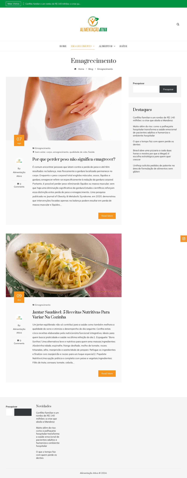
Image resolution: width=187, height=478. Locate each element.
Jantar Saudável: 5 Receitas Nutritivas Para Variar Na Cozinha (71, 315)
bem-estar (40, 152)
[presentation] (23, 3)
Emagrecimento (43, 148)
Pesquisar (138, 83)
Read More (107, 215)
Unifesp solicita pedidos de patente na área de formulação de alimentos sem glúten (154, 168)
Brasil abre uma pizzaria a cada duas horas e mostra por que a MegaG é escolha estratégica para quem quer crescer (152, 155)
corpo (49, 152)
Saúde (91, 152)
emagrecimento (61, 152)
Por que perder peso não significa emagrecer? (73, 159)
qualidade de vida (78, 152)
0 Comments (19, 185)
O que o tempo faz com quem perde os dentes (46, 454)
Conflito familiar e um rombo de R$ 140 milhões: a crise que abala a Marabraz (53, 4)
